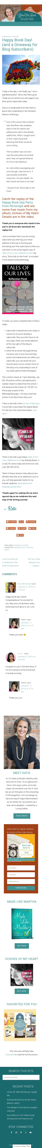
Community (8, 36)
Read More (22, 816)
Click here (10, 1054)
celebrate (18, 547)
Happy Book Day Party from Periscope (17, 204)
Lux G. (21, 654)
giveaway (29, 547)
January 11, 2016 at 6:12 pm (27, 626)
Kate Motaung (24, 584)
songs (6, 550)
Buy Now (21, 946)
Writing (16, 36)
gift (24, 547)
